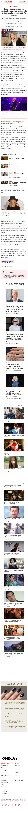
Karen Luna (16, 313)
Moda (7, 332)
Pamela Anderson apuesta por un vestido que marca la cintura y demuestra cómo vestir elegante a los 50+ (14, 337)
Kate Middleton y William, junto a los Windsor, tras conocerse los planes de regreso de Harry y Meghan (14, 721)
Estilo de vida (12, 172)
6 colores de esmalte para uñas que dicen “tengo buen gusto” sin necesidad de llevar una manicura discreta (15, 703)
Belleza (11, 181)
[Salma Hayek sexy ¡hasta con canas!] (4, 158)
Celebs (10, 157)
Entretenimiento (14, 6)
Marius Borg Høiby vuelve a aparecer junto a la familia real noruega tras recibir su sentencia (14, 308)
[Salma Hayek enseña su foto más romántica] (4, 166)
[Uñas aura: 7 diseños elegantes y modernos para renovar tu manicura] (15, 354)
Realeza (8, 304)
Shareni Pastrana (18, 26)
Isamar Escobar (17, 370)
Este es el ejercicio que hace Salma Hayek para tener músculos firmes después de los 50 (16, 174)
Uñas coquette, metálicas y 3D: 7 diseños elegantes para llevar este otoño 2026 (14, 709)
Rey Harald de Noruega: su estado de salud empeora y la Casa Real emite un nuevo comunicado (15, 728)
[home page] (7, 2)
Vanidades (16, 160)
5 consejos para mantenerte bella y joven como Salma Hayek (17, 183)
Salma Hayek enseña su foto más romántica (16, 166)
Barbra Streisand (7, 266)
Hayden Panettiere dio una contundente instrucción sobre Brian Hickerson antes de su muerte (15, 715)
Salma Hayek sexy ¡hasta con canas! (16, 158)
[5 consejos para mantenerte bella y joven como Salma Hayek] (4, 182)
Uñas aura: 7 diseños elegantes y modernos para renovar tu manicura (14, 366)
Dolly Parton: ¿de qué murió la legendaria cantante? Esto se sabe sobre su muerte (13, 393)
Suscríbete (23, 1)
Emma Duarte (17, 177)
